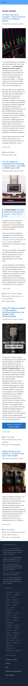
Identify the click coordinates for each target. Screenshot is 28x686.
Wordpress (18, 650)
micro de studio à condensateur (13, 240)
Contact (7, 663)
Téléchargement (16, 632)
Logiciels (8, 615)
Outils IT (8, 617)
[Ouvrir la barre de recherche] (26, 2)
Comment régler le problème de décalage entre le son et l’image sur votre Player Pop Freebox (12, 559)
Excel (14, 597)
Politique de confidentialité (13, 671)
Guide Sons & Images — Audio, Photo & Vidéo (14, 214)
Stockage (17, 627)
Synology (9, 630)
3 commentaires (9, 301)
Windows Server (10, 648)
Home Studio (8, 155)
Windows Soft (9, 650)
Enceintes (7, 296)
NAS (15, 615)
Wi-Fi (19, 640)
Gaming (15, 599)
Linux (17, 612)
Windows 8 (17, 642)
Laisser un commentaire (12, 445)
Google (8, 604)
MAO (15, 155)
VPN (8, 640)
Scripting (17, 625)
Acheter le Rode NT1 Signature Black (14, 426)
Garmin (8, 602)
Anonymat (9, 594)
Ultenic (8, 637)
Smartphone (9, 627)
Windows (9, 642)
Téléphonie (9, 635)
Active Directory (10, 592)
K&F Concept (9, 610)
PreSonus (14, 535)
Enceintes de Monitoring (12, 532)
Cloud (8, 597)
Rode (19, 439)
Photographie (16, 617)
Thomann (5, 442)
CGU (6, 667)
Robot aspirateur (10, 622)
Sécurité (16, 630)
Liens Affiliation (10, 675)
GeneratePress (21, 682)
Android (18, 592)
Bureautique (17, 594)
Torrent (8, 632)
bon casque (8, 242)
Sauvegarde (9, 625)
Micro (15, 439)
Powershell (16, 620)
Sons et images (9, 152)
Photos (8, 620)
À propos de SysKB (11, 659)
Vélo (13, 640)
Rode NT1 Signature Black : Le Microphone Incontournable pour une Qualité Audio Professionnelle (13, 312)
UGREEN (16, 635)
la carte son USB (16, 237)
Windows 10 (9, 645)
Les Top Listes (10, 612)
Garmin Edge (16, 602)
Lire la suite (6, 147)
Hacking (15, 604)
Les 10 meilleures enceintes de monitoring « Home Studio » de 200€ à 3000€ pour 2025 (13, 165)
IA (7, 607)
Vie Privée (15, 637)
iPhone (13, 607)
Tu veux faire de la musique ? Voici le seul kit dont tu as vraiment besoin (13, 18)
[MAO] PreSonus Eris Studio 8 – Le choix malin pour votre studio (13, 453)
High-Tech (7, 293)
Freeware (8, 599)
